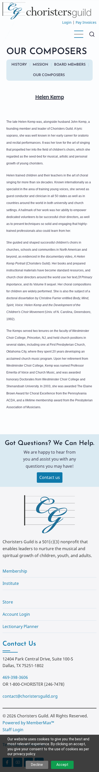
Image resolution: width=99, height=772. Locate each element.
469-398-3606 (15, 677)
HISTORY (19, 65)
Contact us (49, 477)
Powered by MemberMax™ (28, 723)
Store (8, 602)
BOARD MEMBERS (70, 65)
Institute (11, 583)
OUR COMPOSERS (49, 75)
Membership (15, 571)
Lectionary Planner (21, 626)
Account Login (16, 614)
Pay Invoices (86, 22)
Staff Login (13, 729)
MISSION (40, 65)
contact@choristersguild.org (30, 696)
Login (67, 22)
